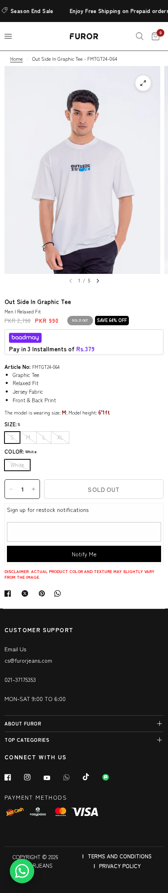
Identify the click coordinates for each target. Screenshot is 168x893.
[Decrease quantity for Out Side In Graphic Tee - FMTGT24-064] (11, 489)
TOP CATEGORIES (26, 739)
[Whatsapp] (72, 777)
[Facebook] (13, 777)
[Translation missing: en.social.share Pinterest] (44, 593)
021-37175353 (20, 679)
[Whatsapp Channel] (111, 777)
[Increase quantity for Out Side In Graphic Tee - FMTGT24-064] (33, 489)
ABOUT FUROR (23, 723)
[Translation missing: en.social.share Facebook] (9, 593)
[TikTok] (92, 777)
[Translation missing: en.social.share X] (26, 593)
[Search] (140, 36)
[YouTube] (53, 778)
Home (16, 58)
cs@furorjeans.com (28, 660)
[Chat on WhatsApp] (22, 871)
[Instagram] (33, 777)
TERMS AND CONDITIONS (120, 856)
